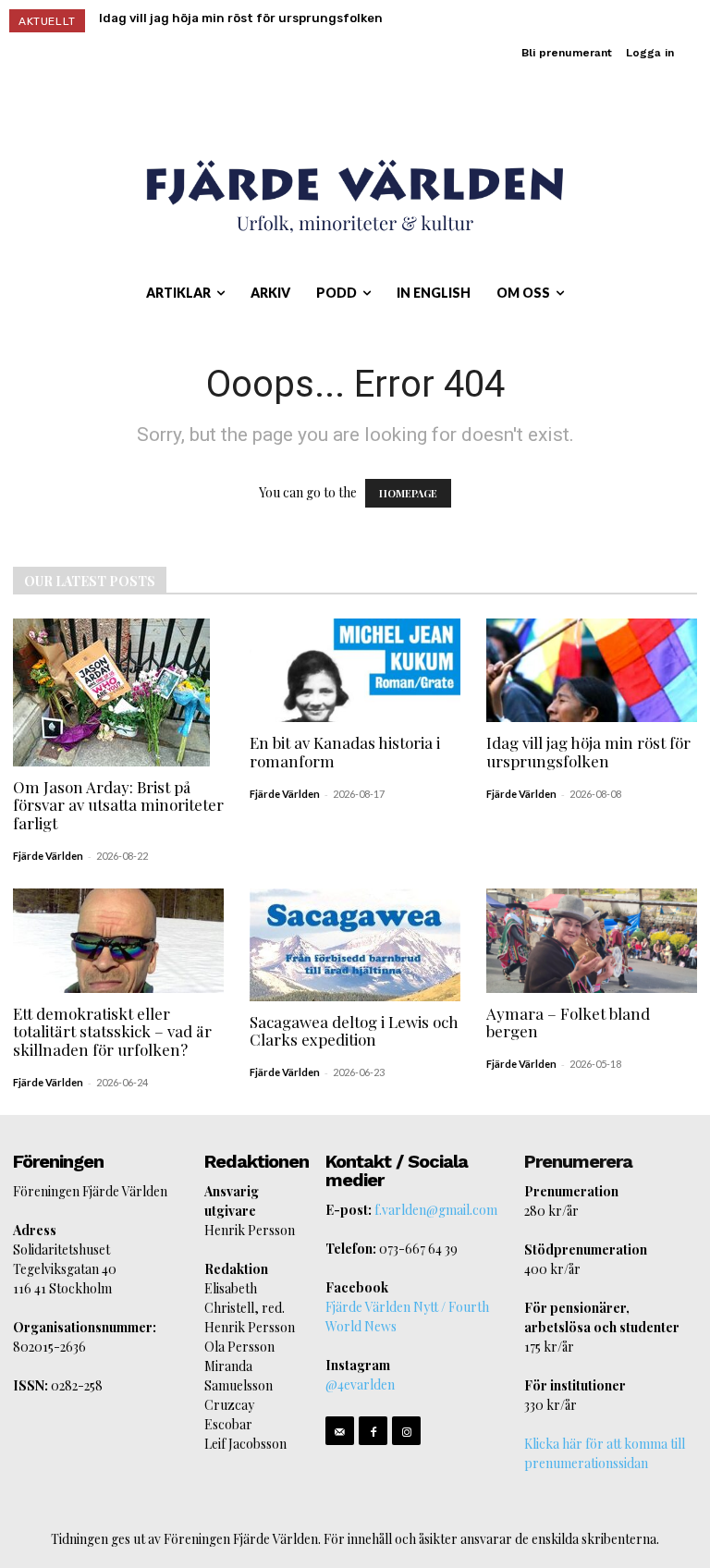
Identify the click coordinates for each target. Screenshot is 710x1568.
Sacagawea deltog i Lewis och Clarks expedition (354, 1030)
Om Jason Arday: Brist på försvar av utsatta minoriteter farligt (118, 805)
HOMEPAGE (408, 493)
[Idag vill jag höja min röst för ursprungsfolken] (591, 671)
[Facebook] (373, 1430)
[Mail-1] (339, 1430)
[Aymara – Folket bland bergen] (591, 940)
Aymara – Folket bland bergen (568, 1022)
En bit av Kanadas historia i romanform (345, 751)
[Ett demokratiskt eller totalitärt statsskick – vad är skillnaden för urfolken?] (118, 940)
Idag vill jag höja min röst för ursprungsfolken (241, 18)
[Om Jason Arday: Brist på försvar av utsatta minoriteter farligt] (118, 692)
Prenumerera (578, 1161)
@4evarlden (360, 1384)
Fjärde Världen (48, 856)
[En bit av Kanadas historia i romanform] (355, 671)
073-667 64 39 (418, 1248)
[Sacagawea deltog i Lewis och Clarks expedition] (355, 944)
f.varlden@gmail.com (435, 1210)
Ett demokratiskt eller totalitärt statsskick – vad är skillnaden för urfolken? (112, 1031)
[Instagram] (406, 1430)
